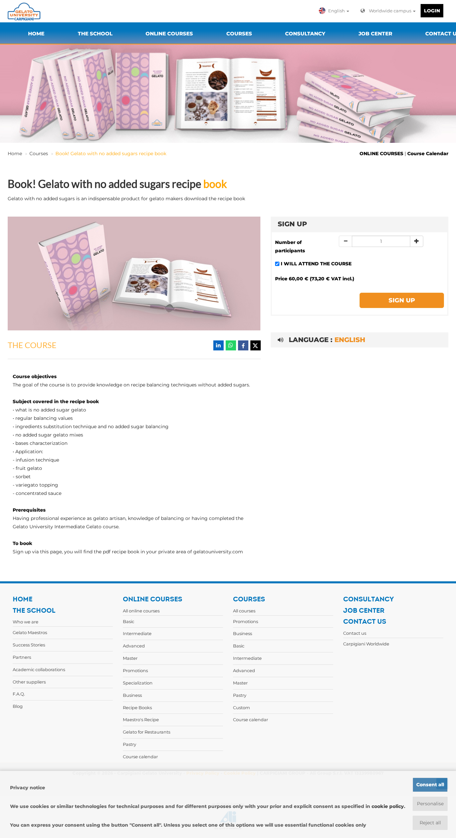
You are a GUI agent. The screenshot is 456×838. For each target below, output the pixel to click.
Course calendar (140, 756)
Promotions (135, 670)
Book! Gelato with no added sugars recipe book (110, 154)
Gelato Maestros (30, 632)
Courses (38, 154)
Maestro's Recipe (141, 719)
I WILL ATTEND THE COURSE (316, 264)
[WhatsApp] (231, 345)
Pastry (129, 744)
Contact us (354, 633)
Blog (18, 706)
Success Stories (29, 644)
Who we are (25, 621)
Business (132, 695)
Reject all (430, 823)
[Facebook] (243, 345)
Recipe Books (137, 707)
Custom (241, 707)
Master (130, 658)
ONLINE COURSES (381, 154)
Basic (128, 621)
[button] (335, 10)
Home (15, 154)
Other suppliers (29, 681)
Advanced (134, 645)
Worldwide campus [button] (390, 10)
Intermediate (137, 633)
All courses (244, 610)
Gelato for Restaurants (146, 732)
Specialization (138, 682)
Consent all (430, 785)
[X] (255, 345)
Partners (22, 657)
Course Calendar (427, 154)
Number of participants (290, 246)
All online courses (141, 610)
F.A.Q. (19, 693)
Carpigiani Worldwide (366, 643)
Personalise (430, 804)
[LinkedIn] (218, 345)
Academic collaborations (39, 669)
